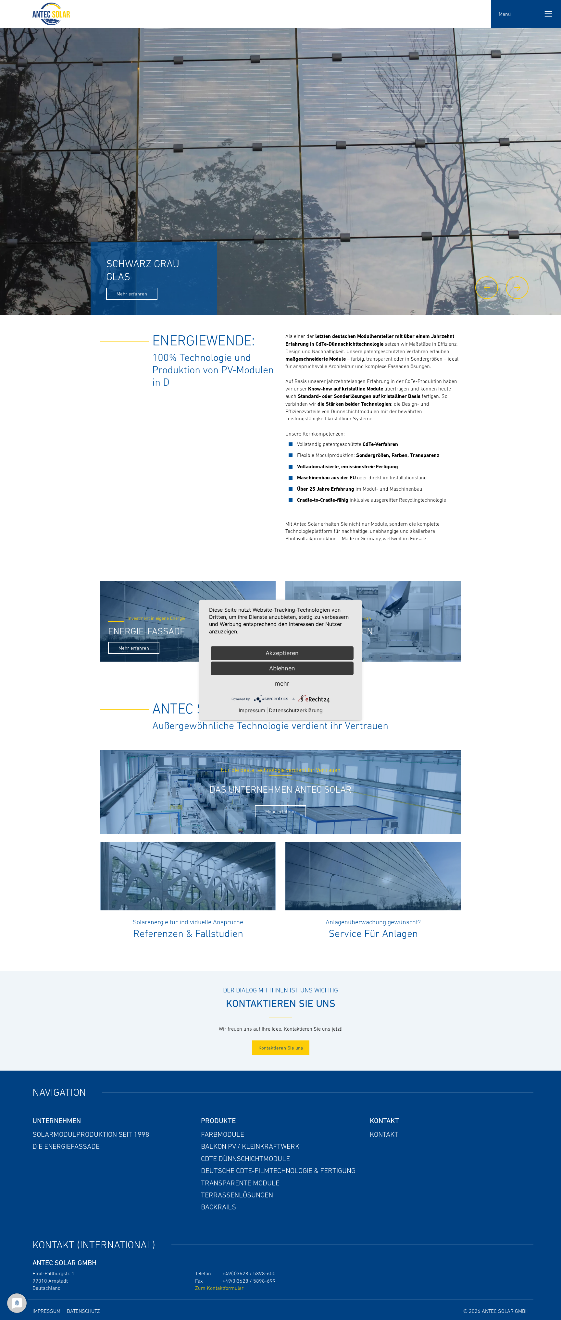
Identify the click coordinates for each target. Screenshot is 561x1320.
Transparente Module (240, 1183)
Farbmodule (222, 1134)
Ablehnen (282, 668)
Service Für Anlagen (373, 933)
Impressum (46, 1311)
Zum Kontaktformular (219, 1288)
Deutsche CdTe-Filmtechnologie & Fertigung (278, 1171)
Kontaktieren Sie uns (280, 1047)
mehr (282, 683)
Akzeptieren (282, 653)
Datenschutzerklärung (296, 710)
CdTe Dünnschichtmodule (245, 1159)
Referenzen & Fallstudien (188, 933)
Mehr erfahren (133, 648)
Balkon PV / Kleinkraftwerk (250, 1146)
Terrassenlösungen (237, 1195)
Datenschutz (83, 1311)
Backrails (218, 1207)
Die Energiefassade (66, 1146)
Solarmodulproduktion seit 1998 (90, 1134)
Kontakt (384, 1134)
